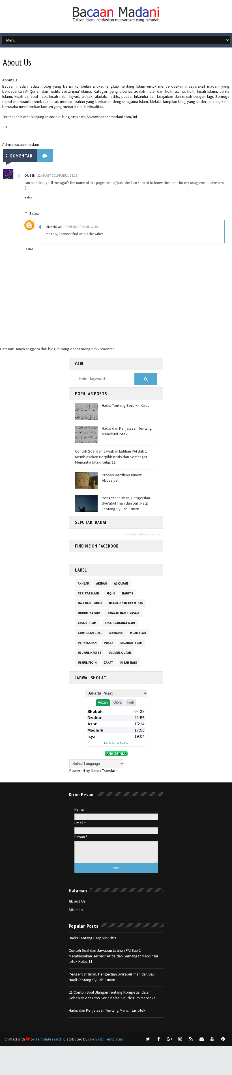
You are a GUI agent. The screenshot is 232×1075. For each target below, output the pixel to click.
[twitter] (148, 1039)
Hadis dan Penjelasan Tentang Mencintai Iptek (127, 431)
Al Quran (121, 583)
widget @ (130, 534)
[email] (201, 1039)
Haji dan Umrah (90, 603)
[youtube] (212, 1039)
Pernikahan (87, 643)
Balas (28, 197)
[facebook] (158, 1039)
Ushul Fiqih (87, 663)
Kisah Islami (88, 623)
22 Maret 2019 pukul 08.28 (57, 175)
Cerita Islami (88, 593)
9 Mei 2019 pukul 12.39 (81, 226)
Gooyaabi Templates (105, 1039)
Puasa (108, 643)
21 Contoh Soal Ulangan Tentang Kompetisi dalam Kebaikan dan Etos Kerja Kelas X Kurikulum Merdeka (112, 995)
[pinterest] (223, 1039)
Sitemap (76, 909)
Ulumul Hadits (90, 653)
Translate (110, 770)
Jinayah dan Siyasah (123, 613)
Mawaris (116, 633)
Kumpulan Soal (90, 633)
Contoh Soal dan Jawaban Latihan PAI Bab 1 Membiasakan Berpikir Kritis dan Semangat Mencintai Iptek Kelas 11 (111, 457)
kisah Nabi (128, 663)
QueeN (30, 175)
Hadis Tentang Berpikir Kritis (125, 405)
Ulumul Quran (120, 653)
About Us (77, 901)
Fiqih (110, 593)
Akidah (101, 583)
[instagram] (180, 1039)
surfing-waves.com (148, 534)
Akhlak (83, 583)
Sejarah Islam (131, 643)
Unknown (54, 226)
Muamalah (138, 633)
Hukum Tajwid (89, 613)
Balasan (35, 213)
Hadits (127, 593)
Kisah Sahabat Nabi (120, 623)
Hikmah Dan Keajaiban (126, 603)
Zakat (108, 663)
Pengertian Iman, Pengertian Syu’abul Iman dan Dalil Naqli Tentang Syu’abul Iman (126, 503)
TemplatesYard (48, 1039)
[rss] (191, 1039)
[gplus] (169, 1039)
